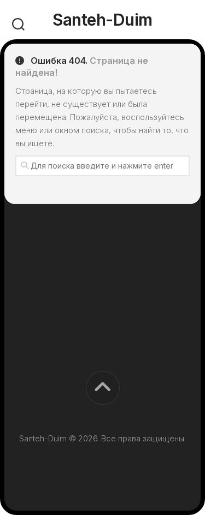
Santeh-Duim (102, 19)
